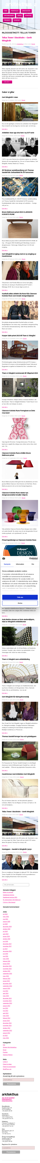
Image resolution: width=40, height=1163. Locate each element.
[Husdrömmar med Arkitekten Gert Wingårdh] (20, 797)
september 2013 (7, 1003)
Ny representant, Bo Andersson (11, 900)
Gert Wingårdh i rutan (10, 97)
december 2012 (7, 1023)
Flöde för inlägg (7, 1064)
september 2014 (7, 986)
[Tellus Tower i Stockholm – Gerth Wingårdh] (20, 835)
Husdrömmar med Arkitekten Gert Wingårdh (18, 774)
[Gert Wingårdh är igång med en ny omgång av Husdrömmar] (20, 279)
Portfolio (14, 11)
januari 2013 (6, 1020)
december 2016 (7, 951)
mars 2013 (6, 1015)
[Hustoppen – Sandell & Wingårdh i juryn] (20, 869)
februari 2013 (6, 1018)
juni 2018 (5, 941)
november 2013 (7, 1001)
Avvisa (20, 603)
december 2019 (7, 926)
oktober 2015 (6, 971)
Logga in (5, 1061)
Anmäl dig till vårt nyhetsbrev (13, 1076)
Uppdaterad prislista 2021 (10, 897)
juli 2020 (5, 924)
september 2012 (7, 1030)
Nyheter (28, 15)
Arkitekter (26, 11)
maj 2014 (5, 991)
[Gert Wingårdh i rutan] (20, 120)
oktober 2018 (6, 939)
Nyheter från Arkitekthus (10, 1047)
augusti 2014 (6, 988)
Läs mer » (7, 82)
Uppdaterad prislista (8, 895)
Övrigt (33, 44)
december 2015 (7, 966)
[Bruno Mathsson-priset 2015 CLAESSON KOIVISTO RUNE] (20, 237)
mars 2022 (6, 916)
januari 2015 (6, 981)
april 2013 (5, 1013)
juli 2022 (5, 914)
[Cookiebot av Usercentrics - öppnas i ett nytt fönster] (29, 558)
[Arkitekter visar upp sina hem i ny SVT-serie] (20, 156)
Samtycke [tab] (7, 564)
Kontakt (17, 20)
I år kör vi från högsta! (9, 902)
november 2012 (7, 1025)
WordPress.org (7, 1069)
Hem (5, 11)
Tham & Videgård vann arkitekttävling (16, 659)
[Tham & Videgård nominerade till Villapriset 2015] (20, 396)
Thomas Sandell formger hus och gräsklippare (19, 736)
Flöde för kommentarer (9, 1066)
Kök (4, 1045)
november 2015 (7, 968)
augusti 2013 (6, 1006)
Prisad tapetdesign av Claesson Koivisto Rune (19, 540)
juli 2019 (5, 931)
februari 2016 (6, 961)
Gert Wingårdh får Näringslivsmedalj (15, 697)
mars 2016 (6, 958)
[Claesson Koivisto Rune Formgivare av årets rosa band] (20, 439)
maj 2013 (5, 1010)
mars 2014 (6, 996)
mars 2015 (6, 976)
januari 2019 (6, 936)
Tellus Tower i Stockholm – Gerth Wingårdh (18, 812)
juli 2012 (5, 1035)
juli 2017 (5, 949)
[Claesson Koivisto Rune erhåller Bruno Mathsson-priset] (20, 478)
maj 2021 (5, 919)
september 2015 (7, 973)
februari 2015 (6, 978)
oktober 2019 (6, 929)
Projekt (7, 20)
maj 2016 (5, 956)
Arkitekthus (20, 4)
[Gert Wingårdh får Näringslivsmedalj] (20, 720)
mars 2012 (6, 1038)
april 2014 (5, 993)
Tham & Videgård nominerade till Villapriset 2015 (20, 373)
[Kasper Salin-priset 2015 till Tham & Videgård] (20, 359)
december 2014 (7, 983)
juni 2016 (5, 953)
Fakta (19, 15)
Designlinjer (9, 15)
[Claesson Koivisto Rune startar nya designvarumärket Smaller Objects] (20, 526)
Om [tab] (33, 564)
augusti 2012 (6, 1033)
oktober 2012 (6, 1028)
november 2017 (7, 946)
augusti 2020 (6, 921)
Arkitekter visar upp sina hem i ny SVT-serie (18, 133)
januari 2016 (6, 963)
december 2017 (7, 944)
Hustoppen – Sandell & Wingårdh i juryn (17, 849)
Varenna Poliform (8, 1055)
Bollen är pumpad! (8, 892)
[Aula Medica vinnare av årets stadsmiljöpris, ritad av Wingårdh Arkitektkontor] (20, 645)
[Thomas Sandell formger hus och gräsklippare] (20, 760)
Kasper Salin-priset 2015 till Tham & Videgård (18, 336)
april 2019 (5, 934)
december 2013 (7, 998)
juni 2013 (5, 1008)
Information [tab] (20, 564)
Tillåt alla (20, 597)
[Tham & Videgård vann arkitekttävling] (20, 682)
